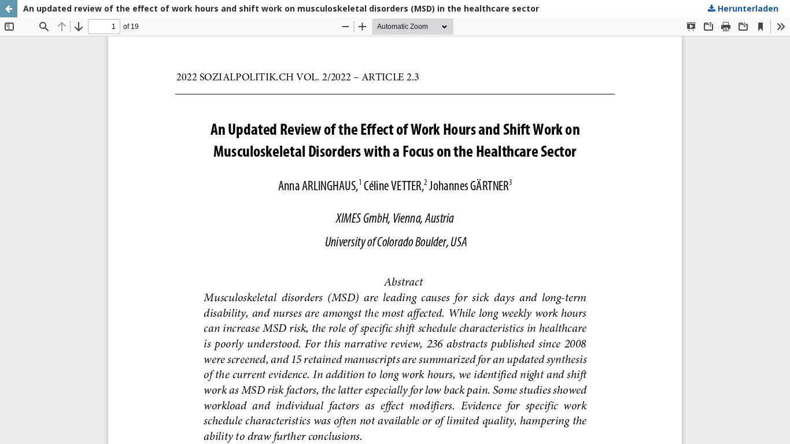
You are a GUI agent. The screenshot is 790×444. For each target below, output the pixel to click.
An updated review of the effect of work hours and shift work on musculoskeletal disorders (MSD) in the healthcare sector (281, 8)
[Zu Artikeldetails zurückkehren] (8, 8)
